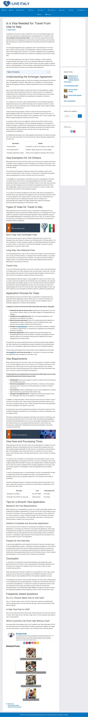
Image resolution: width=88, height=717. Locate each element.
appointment (22, 326)
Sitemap (66, 714)
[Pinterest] (27, 643)
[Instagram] (32, 643)
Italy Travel (10, 703)
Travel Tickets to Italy (13, 705)
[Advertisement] (60, 4)
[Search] (80, 116)
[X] (29, 643)
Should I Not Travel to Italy (14, 707)
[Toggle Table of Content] (47, 72)
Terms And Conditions (51, 714)
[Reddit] (35, 643)
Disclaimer (60, 714)
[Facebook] (24, 643)
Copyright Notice (34, 714)
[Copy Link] (37, 643)
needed (11, 352)
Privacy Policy (42, 714)
